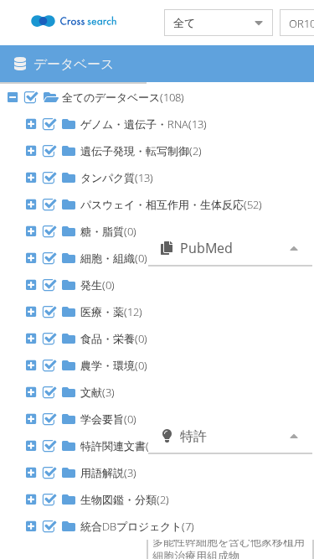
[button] (31, 97)
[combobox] (205, 22)
